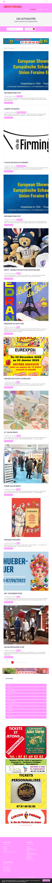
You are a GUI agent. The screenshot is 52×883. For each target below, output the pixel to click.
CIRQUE (9, 694)
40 (23, 662)
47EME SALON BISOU (12, 486)
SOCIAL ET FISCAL (11, 716)
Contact (46, 9)
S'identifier (46, 1)
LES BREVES (10, 710)
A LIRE (18, 327)
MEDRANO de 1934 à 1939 (14, 324)
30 (33, 685)
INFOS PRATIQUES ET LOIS (13, 704)
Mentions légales (30, 877)
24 (33, 710)
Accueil (26, 9)
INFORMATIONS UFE (12, 93)
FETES (18, 382)
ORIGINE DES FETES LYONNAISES (17, 379)
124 (34, 697)
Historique (39, 9)
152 (34, 688)
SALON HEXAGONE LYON (14, 647)
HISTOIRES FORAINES (21, 112)
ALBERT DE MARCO (12, 109)
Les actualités (11, 48)
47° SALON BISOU (11, 432)
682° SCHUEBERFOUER (13, 593)
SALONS (18, 273)
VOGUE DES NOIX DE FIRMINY (16, 162)
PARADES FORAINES (12, 540)
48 (33, 701)
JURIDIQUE (9, 707)
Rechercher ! (40, 29)
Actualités (33, 9)
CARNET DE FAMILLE (11, 691)
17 (33, 694)
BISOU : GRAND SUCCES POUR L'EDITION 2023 (22, 270)
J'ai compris (46, 880)
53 (33, 713)
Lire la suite (9, 102)
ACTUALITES (19, 96)
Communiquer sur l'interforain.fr (9, 852)
